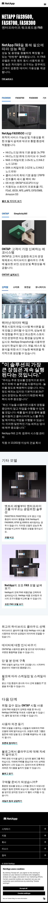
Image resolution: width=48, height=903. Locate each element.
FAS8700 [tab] (19, 97)
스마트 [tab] (16, 287)
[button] (45, 3)
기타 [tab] (45, 97)
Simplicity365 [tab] (20, 213)
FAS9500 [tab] (6, 97)
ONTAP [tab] (5, 213)
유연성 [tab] (27, 287)
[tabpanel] (24, 152)
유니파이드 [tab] (40, 287)
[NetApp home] (9, 3)
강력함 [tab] (5, 287)
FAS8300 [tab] (33, 97)
